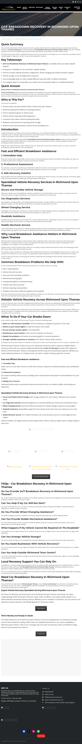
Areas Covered (47, 8)
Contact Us (67, 8)
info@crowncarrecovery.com (53, 697)
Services (32, 7)
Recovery (39, 7)
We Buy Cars (54, 8)
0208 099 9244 (77, 7)
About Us (61, 8)
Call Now (41, 736)
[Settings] (73, 2)
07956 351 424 (49, 694)
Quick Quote (25, 8)
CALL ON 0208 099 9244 (41, 477)
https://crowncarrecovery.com (53, 700)
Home (19, 7)
